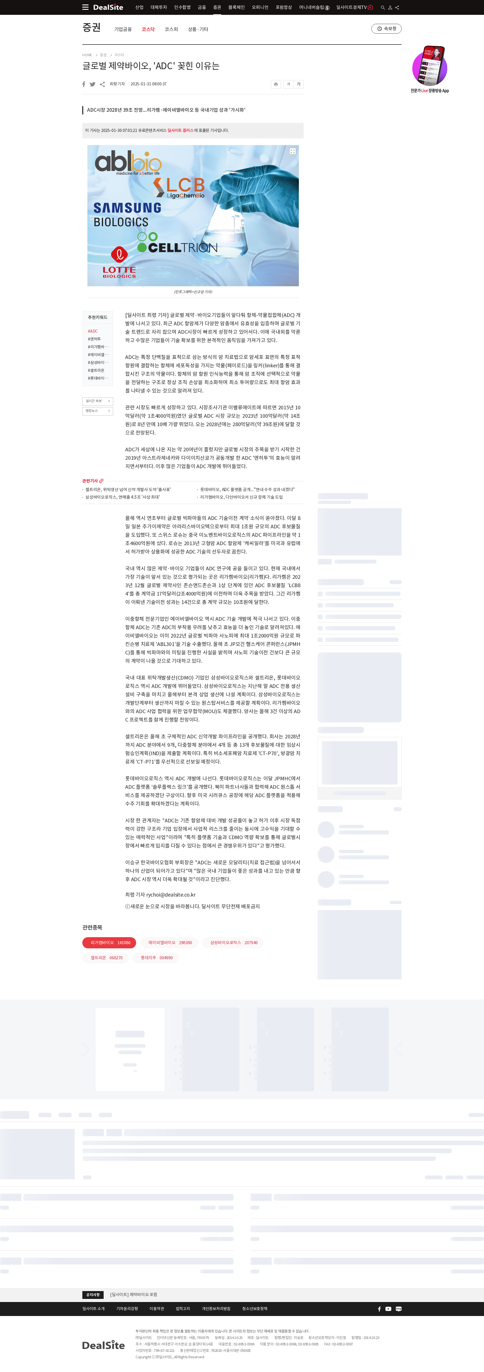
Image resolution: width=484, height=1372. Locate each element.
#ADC (93, 331)
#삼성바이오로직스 (99, 363)
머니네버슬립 (311, 7)
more (101, 481)
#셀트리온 (96, 370)
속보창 (390, 28)
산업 (139, 7)
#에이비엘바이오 (99, 355)
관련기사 (90, 481)
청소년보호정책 (254, 1308)
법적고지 (183, 1308)
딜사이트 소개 (93, 1308)
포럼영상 (284, 7)
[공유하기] (397, 8)
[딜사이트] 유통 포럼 (128, 1294)
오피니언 (260, 7)
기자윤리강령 (127, 1308)
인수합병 (182, 7)
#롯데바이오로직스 (99, 378)
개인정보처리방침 (216, 1308)
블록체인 (236, 7)
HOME (87, 55)
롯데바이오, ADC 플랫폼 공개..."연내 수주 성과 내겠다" (247, 489)
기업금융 (123, 29)
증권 (217, 7)
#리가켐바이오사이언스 (99, 347)
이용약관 (157, 1308)
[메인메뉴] (85, 7)
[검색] (383, 8)
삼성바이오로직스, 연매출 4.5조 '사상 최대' (122, 497)
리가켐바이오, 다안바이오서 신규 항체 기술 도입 (241, 497)
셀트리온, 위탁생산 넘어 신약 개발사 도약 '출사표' (128, 489)
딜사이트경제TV (351, 7)
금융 (202, 7)
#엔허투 (94, 339)
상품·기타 (198, 29)
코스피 (171, 29)
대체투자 (159, 7)
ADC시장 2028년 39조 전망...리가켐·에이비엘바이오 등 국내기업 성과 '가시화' (166, 110)
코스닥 (148, 29)
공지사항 (92, 1294)
